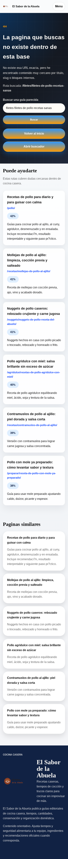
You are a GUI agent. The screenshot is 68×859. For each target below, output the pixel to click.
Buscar (34, 119)
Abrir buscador (34, 146)
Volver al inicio (34, 133)
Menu (59, 6)
